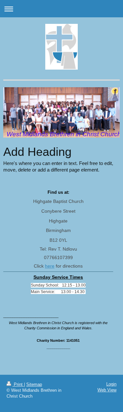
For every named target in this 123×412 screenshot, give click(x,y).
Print (18, 384)
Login (111, 384)
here (49, 266)
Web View (106, 389)
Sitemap (34, 384)
